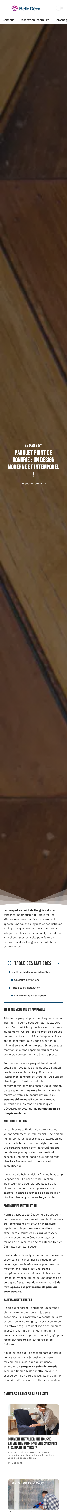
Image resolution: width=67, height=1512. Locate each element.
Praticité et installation (26, 987)
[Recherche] (50, 8)
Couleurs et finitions (26, 979)
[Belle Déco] (26, 8)
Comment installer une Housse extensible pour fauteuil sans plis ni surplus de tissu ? (32, 1443)
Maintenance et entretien (30, 995)
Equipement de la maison (28, 1408)
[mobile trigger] (7, 8)
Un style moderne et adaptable (31, 972)
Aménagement (33, 446)
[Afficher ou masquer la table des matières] (55, 963)
